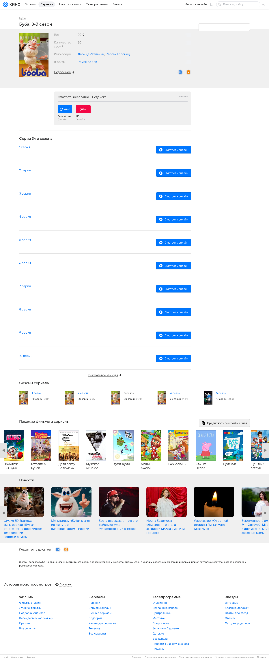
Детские (158, 633)
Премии (24, 623)
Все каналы (160, 638)
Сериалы (97, 597)
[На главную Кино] (14, 4)
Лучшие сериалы (100, 613)
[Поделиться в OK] (188, 72)
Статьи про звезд (236, 613)
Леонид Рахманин (91, 54)
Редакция (136, 657)
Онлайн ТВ (160, 602)
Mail (6, 657)
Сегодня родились (237, 623)
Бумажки (229, 464)
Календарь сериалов (102, 623)
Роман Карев (87, 62)
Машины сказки (147, 466)
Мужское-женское (93, 466)
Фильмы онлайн (30, 602)
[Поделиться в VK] (180, 72)
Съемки (230, 618)
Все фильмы (27, 628)
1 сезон (36, 393)
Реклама (31, 657)
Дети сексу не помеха (67, 466)
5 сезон (221, 393)
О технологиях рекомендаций (160, 657)
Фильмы (26, 597)
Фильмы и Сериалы (166, 628)
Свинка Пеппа (201, 466)
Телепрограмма (167, 597)
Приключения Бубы (12, 466)
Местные (159, 618)
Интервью (231, 602)
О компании (17, 657)
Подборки (95, 618)
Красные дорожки (237, 608)
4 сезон (175, 393)
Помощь (158, 649)
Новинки (94, 602)
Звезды (231, 597)
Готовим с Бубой (38, 466)
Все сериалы (97, 633)
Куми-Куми (121, 464)
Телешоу (94, 628)
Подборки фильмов (32, 613)
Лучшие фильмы (30, 608)
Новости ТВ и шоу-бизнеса (171, 644)
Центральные (162, 613)
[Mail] (5, 4)
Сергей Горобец (118, 54)
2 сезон (83, 393)
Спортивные (161, 623)
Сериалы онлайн (100, 608)
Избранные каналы (165, 608)
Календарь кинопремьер (36, 618)
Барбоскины (177, 464)
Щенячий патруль (257, 466)
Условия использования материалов (235, 657)
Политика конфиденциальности (195, 657)
